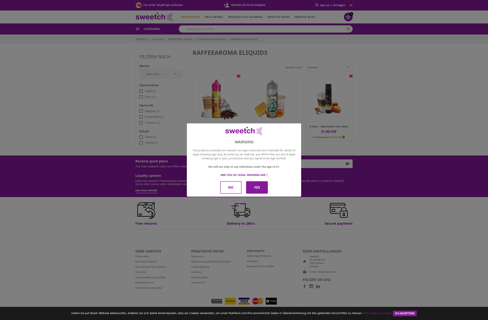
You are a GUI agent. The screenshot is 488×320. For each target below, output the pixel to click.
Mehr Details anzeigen (377, 313)
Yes (257, 187)
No (231, 187)
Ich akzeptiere (405, 313)
